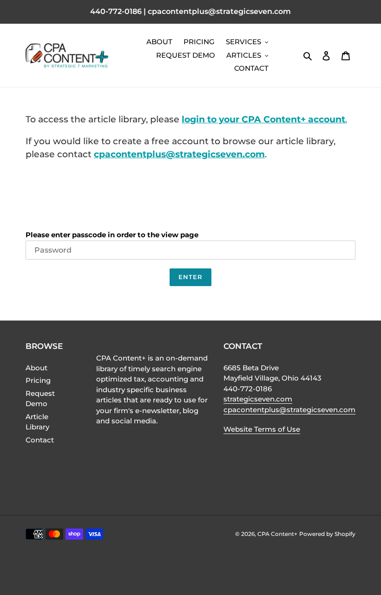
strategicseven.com (257, 398)
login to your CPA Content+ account (263, 119)
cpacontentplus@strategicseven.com (179, 154)
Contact (40, 439)
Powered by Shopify (327, 533)
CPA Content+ (277, 533)
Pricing (38, 380)
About (36, 367)
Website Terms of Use (261, 429)
